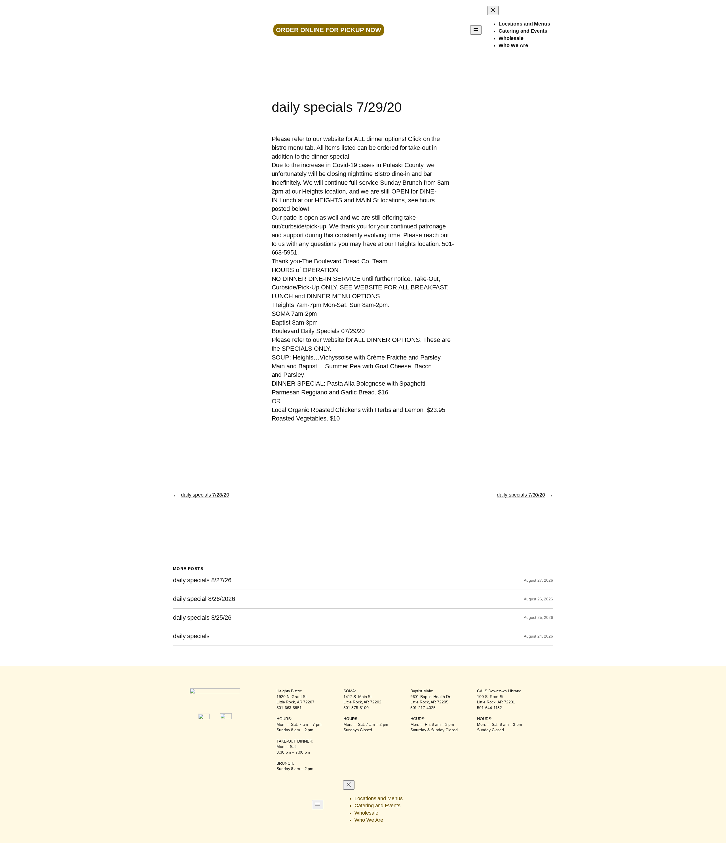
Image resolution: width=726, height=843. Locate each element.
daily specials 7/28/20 (205, 495)
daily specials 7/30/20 (521, 495)
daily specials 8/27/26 (202, 580)
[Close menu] (493, 10)
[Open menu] (476, 30)
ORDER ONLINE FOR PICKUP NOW (328, 29)
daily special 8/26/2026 (204, 599)
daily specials (191, 636)
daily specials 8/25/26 (202, 617)
